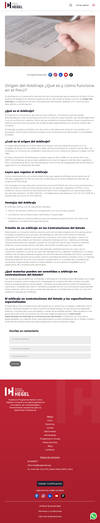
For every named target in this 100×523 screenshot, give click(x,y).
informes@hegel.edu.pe (39, 465)
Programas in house (50, 439)
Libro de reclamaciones (50, 516)
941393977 (32, 461)
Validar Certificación (50, 483)
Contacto (50, 450)
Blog (50, 446)
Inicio (50, 420)
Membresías (50, 435)
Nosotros (50, 424)
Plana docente (50, 442)
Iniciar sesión (82, 5)
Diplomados (50, 431)
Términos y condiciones (50, 511)
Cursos (50, 428)
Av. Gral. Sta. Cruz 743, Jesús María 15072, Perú (50, 469)
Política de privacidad (50, 506)
